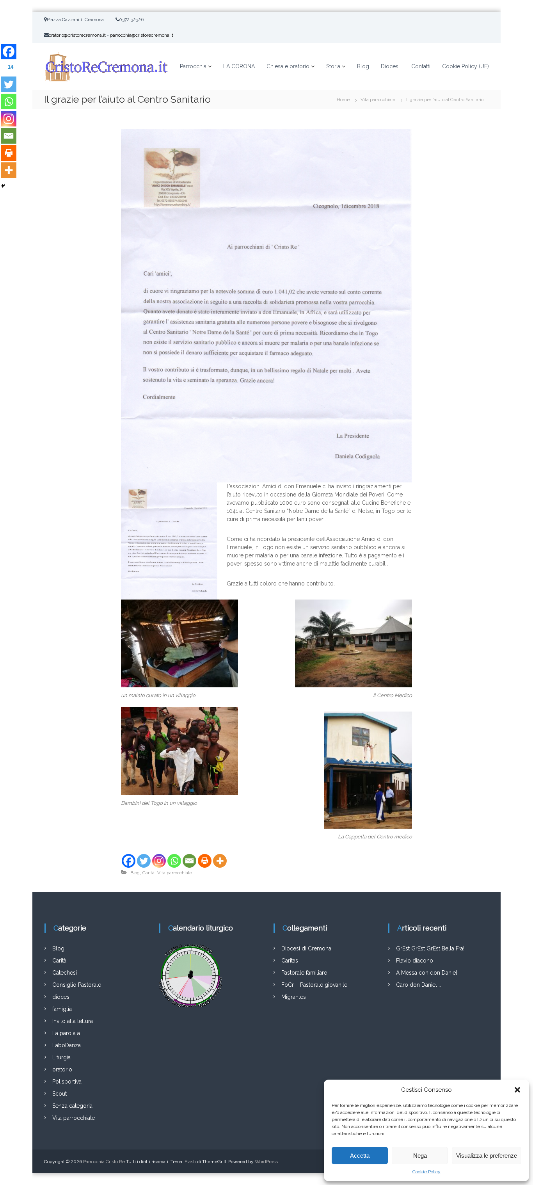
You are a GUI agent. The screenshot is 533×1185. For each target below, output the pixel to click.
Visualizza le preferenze (486, 1155)
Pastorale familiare (304, 973)
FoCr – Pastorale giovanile (314, 985)
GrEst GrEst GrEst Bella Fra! (430, 948)
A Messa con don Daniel (426, 973)
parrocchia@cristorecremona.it (141, 35)
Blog (363, 66)
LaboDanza (66, 1045)
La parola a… (67, 1033)
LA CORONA (239, 66)
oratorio (62, 1069)
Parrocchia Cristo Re (104, 1161)
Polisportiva (67, 1081)
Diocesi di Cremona (306, 948)
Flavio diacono (414, 960)
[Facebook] (128, 861)
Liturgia (61, 1057)
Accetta (360, 1155)
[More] (220, 861)
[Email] (189, 861)
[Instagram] (159, 861)
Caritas (289, 960)
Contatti (420, 66)
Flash (190, 1161)
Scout (59, 1094)
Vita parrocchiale (378, 99)
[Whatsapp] (174, 861)
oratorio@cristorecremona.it (77, 35)
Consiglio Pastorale (76, 985)
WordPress (266, 1161)
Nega (420, 1155)
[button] (517, 1090)
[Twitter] (144, 861)
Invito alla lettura (72, 1021)
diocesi (61, 997)
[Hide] (3, 186)
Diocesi (390, 66)
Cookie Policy (426, 1171)
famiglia (62, 1009)
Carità (148, 872)
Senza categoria (72, 1106)
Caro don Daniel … (418, 985)
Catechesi (64, 973)
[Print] (204, 861)
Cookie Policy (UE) (465, 66)
